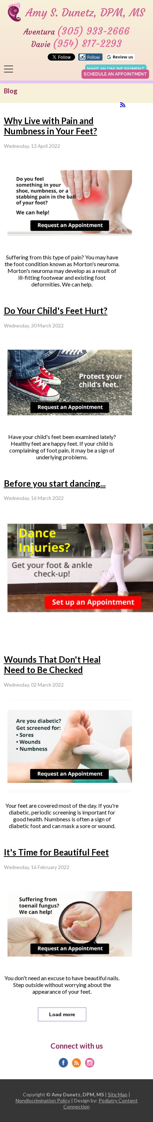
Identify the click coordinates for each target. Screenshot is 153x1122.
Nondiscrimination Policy (43, 1100)
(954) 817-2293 (87, 43)
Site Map (117, 1094)
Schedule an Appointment (115, 74)
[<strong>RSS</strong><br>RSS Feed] (122, 105)
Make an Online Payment (115, 69)
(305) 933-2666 (93, 31)
